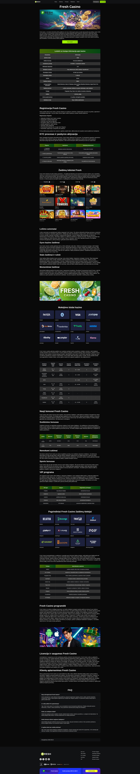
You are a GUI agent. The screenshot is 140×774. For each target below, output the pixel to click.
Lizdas (92, 181)
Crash (77, 181)
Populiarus (46, 181)
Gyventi (61, 181)
